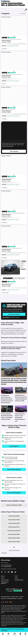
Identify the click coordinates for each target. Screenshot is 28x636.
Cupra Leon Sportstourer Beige (14, 505)
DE (3, 602)
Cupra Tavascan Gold (14, 523)
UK (7, 602)
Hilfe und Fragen (5, 560)
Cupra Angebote (14, 446)
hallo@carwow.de (7, 566)
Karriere (16, 577)
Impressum (20, 598)
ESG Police (21, 596)
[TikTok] (15, 572)
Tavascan (4, 553)
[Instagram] (9, 572)
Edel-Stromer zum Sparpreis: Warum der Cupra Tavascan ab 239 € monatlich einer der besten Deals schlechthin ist (7, 399)
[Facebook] (2, 572)
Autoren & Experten (5, 579)
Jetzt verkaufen (14, 151)
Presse (16, 575)
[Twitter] (5, 572)
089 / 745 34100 (7, 565)
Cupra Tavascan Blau (14, 516)
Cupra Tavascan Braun (14, 519)
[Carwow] (5, 1)
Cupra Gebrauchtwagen (14, 469)
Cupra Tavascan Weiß (14, 541)
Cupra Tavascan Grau (14, 527)
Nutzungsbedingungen (5, 596)
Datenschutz (3, 598)
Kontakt (2, 577)
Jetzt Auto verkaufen (14, 314)
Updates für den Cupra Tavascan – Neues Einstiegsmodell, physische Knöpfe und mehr (20, 417)
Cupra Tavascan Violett (14, 538)
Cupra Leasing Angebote (14, 492)
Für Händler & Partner (19, 579)
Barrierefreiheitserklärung (12, 598)
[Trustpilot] (14, 591)
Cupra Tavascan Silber (14, 534)
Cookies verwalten (14, 596)
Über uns (3, 575)
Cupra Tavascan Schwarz (14, 530)
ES (11, 602)
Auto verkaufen (6, 317)
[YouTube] (12, 572)
